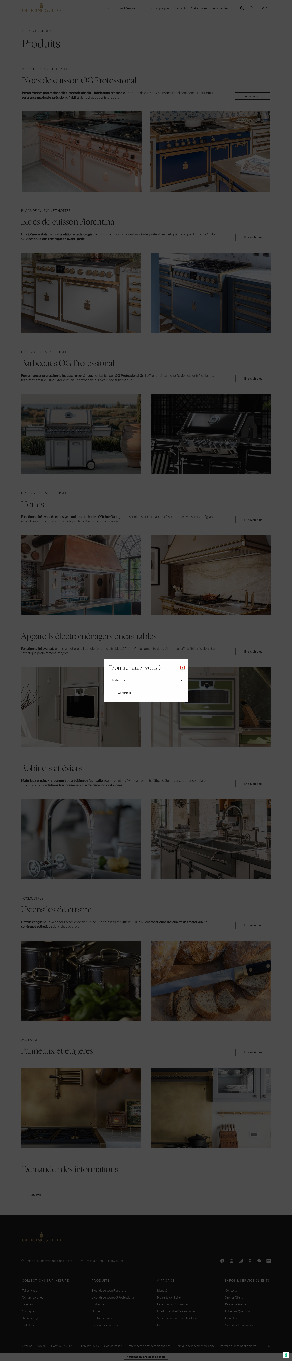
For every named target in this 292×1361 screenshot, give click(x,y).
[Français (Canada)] (182, 668)
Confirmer (124, 692)
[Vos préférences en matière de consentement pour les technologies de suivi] (286, 1355)
